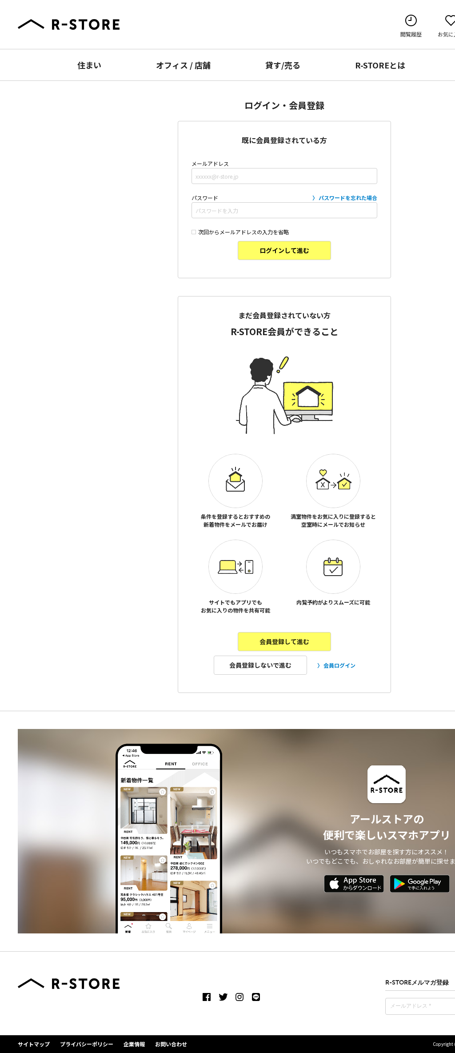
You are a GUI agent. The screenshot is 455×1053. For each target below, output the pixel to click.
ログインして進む (284, 250)
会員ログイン (339, 665)
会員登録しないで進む (260, 665)
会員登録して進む (284, 641)
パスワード (284, 197)
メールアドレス (210, 163)
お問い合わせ (171, 1044)
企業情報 (134, 1044)
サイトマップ (34, 1044)
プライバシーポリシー (86, 1044)
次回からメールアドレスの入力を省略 (243, 232)
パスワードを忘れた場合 (348, 197)
